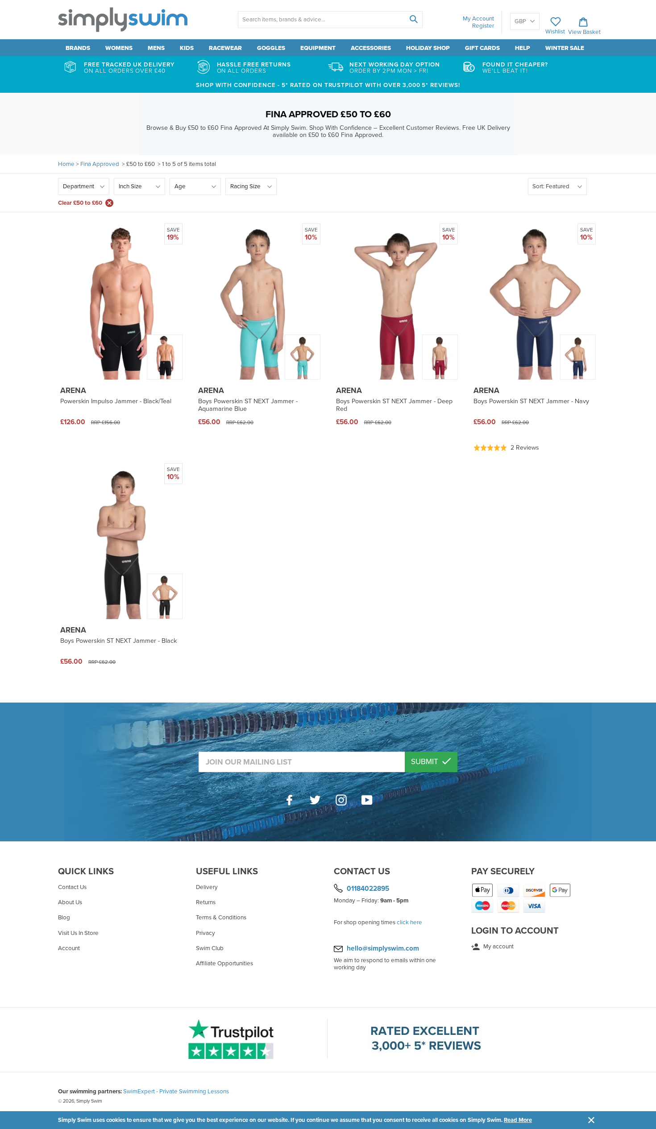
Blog (64, 917)
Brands (78, 48)
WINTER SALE (564, 48)
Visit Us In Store (78, 933)
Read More (518, 1120)
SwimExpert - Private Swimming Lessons (176, 1091)
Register (483, 25)
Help (522, 48)
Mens (156, 48)
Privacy (205, 933)
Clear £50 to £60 (80, 203)
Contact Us (72, 887)
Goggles (271, 48)
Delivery (207, 887)
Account (69, 948)
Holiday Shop (428, 48)
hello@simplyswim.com (383, 948)
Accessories (371, 48)
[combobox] (330, 19)
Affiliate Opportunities (224, 963)
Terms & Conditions (221, 917)
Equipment (318, 48)
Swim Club (210, 948)
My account (498, 946)
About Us (70, 902)
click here (409, 922)
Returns (206, 902)
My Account (478, 18)
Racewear (225, 48)
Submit (425, 761)
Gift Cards (482, 48)
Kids (187, 48)
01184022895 (368, 889)
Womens (119, 48)
